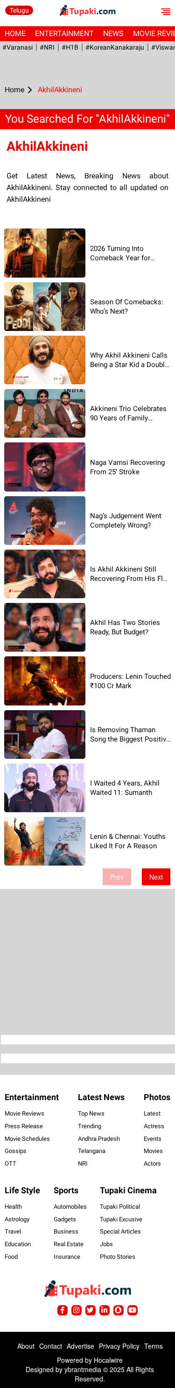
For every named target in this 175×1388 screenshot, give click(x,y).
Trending (89, 1126)
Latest (152, 1113)
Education (18, 1244)
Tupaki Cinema (128, 1190)
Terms (153, 1346)
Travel (13, 1231)
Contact (50, 1346)
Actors (152, 1163)
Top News (91, 1113)
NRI (83, 1163)
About (26, 1346)
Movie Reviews (24, 1113)
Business (66, 1231)
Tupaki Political (120, 1206)
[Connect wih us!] (104, 1310)
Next (156, 876)
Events (152, 1138)
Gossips (16, 1150)
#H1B (70, 47)
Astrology (17, 1219)
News (113, 33)
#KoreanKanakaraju (114, 47)
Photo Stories (117, 1256)
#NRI (47, 47)
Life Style (22, 1190)
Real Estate (69, 1244)
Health (13, 1206)
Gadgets (65, 1219)
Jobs (106, 1244)
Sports (66, 1190)
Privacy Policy (119, 1346)
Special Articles (120, 1231)
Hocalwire (108, 1360)
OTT (10, 1163)
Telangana (91, 1150)
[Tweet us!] (76, 1310)
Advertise (80, 1346)
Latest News (101, 1097)
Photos (157, 1097)
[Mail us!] (132, 1310)
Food (11, 1256)
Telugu (19, 10)
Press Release (24, 1126)
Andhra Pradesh (99, 1138)
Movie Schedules (27, 1138)
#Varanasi (17, 47)
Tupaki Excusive (121, 1219)
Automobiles (70, 1206)
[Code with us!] (118, 1310)
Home (15, 33)
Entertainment (64, 33)
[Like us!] (62, 1310)
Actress (154, 1126)
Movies (153, 1150)
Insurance (67, 1256)
